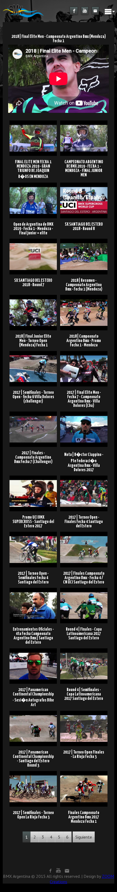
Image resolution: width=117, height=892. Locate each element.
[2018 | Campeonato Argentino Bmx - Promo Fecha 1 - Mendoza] (83, 296)
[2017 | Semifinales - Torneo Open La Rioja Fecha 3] (34, 773)
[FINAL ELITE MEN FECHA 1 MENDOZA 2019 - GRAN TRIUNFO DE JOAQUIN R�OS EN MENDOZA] (34, 122)
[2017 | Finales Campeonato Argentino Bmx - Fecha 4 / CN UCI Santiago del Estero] (83, 533)
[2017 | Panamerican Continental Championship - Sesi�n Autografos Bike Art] (34, 650)
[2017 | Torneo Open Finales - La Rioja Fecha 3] (83, 712)
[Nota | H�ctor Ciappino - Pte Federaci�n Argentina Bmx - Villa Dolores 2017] (83, 413)
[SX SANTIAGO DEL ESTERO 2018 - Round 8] (83, 184)
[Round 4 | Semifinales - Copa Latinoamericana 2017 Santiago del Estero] (83, 650)
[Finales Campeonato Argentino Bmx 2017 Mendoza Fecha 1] (83, 773)
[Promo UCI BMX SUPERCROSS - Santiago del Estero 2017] (34, 477)
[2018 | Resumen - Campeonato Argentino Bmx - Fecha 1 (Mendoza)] (83, 240)
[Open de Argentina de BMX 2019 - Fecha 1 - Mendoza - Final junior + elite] (34, 184)
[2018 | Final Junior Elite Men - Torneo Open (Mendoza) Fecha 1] (34, 296)
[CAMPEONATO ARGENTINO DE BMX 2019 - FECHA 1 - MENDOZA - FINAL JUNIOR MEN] (83, 122)
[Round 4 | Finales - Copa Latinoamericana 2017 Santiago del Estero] (83, 589)
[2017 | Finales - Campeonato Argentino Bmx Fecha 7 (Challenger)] (34, 413)
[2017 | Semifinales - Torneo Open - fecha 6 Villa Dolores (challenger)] (34, 352)
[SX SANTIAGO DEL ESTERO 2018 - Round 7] (34, 240)
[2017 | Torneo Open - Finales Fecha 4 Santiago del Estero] (83, 477)
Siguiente (83, 837)
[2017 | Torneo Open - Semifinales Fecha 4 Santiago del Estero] (34, 533)
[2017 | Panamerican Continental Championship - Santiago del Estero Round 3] (34, 712)
